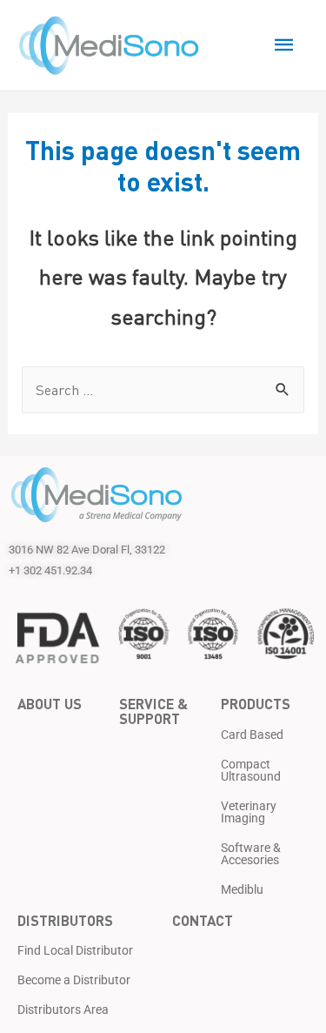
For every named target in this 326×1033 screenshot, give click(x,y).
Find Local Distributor (75, 950)
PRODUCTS (255, 703)
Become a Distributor (73, 980)
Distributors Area (63, 1009)
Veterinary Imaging (248, 812)
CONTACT (202, 920)
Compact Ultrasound (251, 770)
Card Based (252, 734)
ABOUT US (49, 703)
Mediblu (242, 889)
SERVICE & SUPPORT (153, 710)
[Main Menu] (284, 45)
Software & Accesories (251, 854)
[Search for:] (162, 390)
